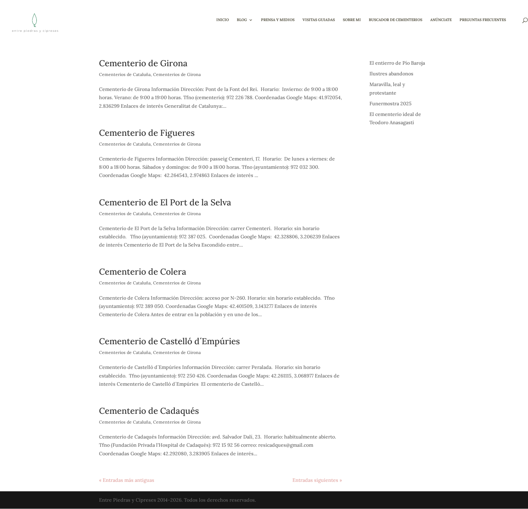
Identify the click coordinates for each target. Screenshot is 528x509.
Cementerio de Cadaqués (149, 410)
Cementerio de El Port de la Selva (165, 202)
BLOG (242, 20)
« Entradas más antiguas (126, 480)
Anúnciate (441, 20)
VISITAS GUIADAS (318, 20)
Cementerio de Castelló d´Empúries (169, 341)
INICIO (222, 20)
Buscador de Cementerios (395, 20)
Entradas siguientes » (317, 480)
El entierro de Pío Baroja (397, 63)
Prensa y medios (278, 20)
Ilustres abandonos (391, 73)
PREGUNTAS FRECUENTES (483, 20)
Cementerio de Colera (142, 271)
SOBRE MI (352, 20)
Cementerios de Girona (177, 74)
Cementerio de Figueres (147, 132)
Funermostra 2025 (390, 103)
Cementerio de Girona (143, 63)
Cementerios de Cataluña (125, 74)
